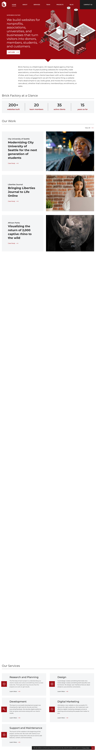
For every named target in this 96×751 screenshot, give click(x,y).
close (92, 747)
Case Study (11, 163)
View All (87, 128)
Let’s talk (11, 52)
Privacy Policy (85, 748)
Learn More (13, 691)
